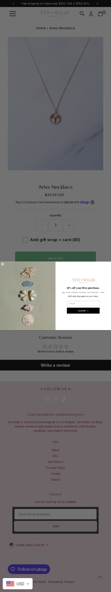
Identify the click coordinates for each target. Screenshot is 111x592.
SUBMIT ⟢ (83, 310)
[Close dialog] (2, 264)
